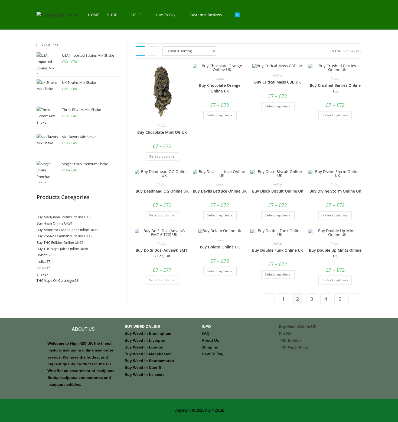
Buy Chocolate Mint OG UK (162, 132)
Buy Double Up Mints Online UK (335, 253)
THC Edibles (290, 340)
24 (351, 51)
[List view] (152, 51)
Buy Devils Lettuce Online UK (220, 191)
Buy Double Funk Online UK (277, 250)
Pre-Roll (286, 333)
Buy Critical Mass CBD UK (277, 82)
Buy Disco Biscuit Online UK (277, 191)
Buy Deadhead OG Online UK (162, 191)
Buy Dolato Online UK (220, 247)
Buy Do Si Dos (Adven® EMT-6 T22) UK (162, 253)
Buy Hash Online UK (298, 326)
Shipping (210, 347)
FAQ (206, 333)
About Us (210, 340)
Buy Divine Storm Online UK (335, 191)
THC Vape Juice (293, 347)
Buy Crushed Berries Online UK (335, 88)
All (358, 51)
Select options (162, 156)
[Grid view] (140, 51)
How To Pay (212, 354)
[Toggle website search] (249, 15)
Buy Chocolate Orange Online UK (219, 88)
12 (345, 51)
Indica (162, 125)
